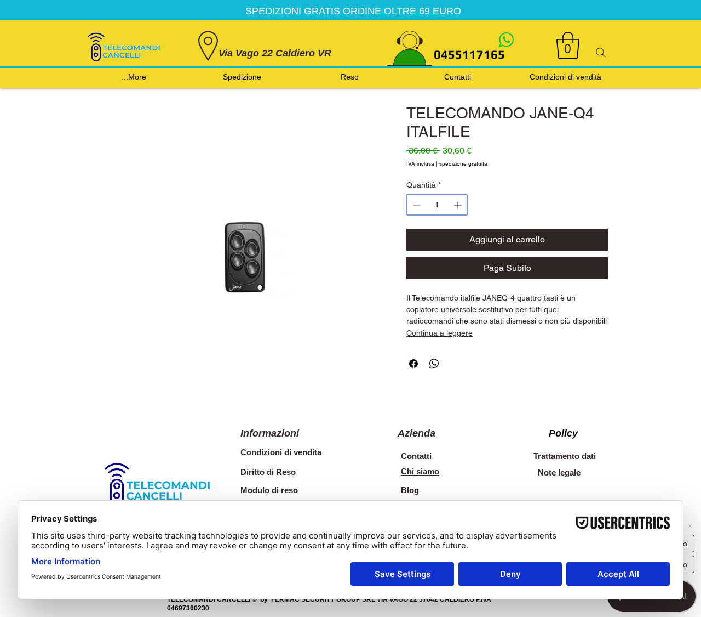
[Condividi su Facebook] (413, 363)
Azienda (416, 433)
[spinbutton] (437, 204)
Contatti (416, 456)
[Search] (600, 52)
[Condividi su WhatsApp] (434, 363)
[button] (567, 45)
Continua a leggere (439, 333)
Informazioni (269, 433)
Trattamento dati (564, 456)
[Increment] (459, 204)
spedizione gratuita (463, 164)
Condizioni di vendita (280, 452)
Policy (563, 433)
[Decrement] (415, 204)
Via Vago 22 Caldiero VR (275, 53)
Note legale (559, 472)
